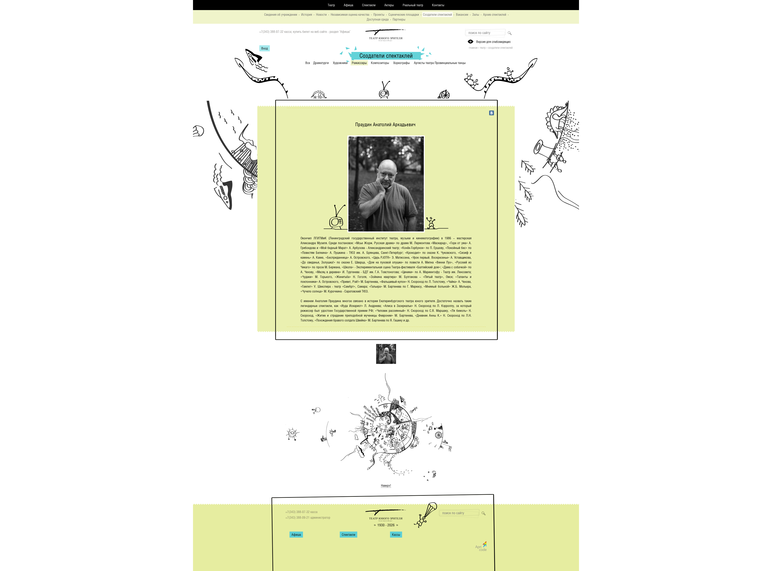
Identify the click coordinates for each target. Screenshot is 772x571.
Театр (483, 48)
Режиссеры (359, 63)
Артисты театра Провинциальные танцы (440, 63)
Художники (340, 63)
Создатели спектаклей (500, 48)
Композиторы (380, 63)
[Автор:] (386, 363)
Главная (473, 48)
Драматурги (321, 63)
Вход (264, 48)
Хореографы (401, 63)
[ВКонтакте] (491, 112)
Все (307, 63)
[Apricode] (481, 550)
